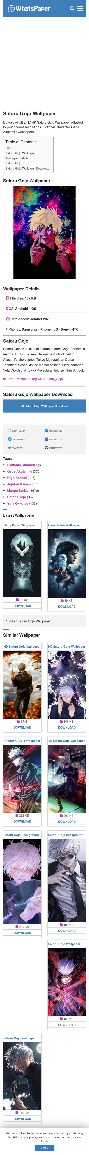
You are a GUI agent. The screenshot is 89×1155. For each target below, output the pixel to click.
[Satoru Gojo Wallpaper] (44, 232)
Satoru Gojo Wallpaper (20, 153)
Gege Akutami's (20, 471)
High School (17, 477)
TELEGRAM (18, 439)
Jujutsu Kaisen (19, 484)
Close (44, 1147)
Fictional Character (22, 464)
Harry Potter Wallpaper (19, 525)
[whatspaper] (29, 8)
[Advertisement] (44, 61)
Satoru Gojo (13, 163)
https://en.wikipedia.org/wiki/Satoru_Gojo (33, 378)
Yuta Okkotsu (18, 503)
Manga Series (18, 490)
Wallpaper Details (16, 158)
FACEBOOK (55, 439)
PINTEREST (55, 448)
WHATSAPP (18, 430)
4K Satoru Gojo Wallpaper (22, 741)
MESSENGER (55, 430)
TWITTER (17, 448)
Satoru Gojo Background (21, 835)
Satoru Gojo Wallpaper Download (27, 168)
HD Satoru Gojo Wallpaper (22, 646)
